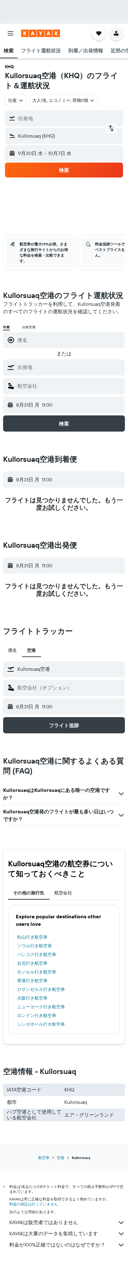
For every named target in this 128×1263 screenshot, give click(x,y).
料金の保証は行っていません (33, 1204)
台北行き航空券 (32, 963)
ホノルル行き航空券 (36, 972)
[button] (10, 33)
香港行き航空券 (32, 980)
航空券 (43, 1157)
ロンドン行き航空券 (36, 1015)
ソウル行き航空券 (34, 945)
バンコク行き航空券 (36, 954)
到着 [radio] (6, 327)
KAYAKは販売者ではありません (43, 1222)
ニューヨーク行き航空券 (41, 1007)
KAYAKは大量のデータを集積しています (53, 1233)
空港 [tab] (31, 650)
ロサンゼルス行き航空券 (41, 989)
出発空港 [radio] (29, 327)
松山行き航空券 (32, 937)
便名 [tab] (12, 650)
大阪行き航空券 (32, 998)
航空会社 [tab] (63, 893)
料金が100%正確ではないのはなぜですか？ (57, 1245)
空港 (60, 1157)
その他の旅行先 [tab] (28, 893)
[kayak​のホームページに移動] (40, 33)
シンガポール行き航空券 (41, 1024)
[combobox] (70, 367)
